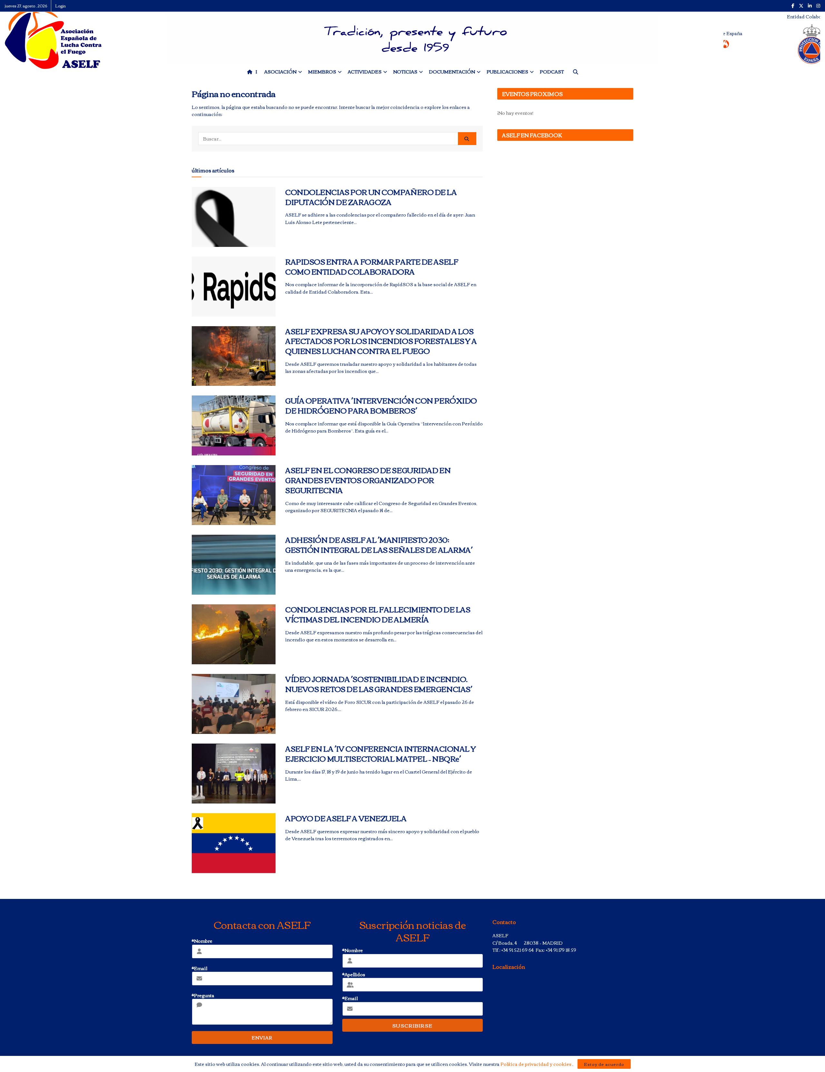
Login (60, 5)
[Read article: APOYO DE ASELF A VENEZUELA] (234, 843)
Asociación (280, 71)
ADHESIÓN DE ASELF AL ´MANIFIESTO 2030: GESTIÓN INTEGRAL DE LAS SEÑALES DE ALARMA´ (379, 544)
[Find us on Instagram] (818, 6)
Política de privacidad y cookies (536, 1064)
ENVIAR (262, 1037)
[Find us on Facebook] (792, 6)
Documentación (452, 71)
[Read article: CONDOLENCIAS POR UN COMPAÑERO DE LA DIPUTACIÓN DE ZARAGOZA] (234, 217)
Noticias (405, 71)
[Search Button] (467, 138)
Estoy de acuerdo (604, 1064)
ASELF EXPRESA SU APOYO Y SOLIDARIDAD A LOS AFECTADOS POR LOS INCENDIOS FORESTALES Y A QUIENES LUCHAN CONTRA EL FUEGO (381, 341)
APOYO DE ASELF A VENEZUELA (346, 818)
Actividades (365, 71)
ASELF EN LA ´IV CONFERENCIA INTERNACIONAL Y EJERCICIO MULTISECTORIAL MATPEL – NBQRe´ (380, 753)
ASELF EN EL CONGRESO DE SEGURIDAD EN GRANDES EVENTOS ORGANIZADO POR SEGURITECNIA (368, 479)
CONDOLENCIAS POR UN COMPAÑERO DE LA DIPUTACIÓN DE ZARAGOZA (371, 196)
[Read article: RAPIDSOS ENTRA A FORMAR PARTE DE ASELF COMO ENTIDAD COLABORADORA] (234, 287)
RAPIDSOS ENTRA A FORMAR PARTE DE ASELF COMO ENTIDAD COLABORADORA (371, 266)
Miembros (322, 71)
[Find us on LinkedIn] (810, 6)
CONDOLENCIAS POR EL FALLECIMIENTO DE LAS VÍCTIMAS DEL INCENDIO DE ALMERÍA (377, 614)
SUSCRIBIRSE (412, 1025)
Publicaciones (507, 71)
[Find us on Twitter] (801, 6)
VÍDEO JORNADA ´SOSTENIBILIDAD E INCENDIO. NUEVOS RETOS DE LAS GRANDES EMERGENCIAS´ (378, 683)
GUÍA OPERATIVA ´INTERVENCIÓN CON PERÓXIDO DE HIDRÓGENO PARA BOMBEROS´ (381, 405)
